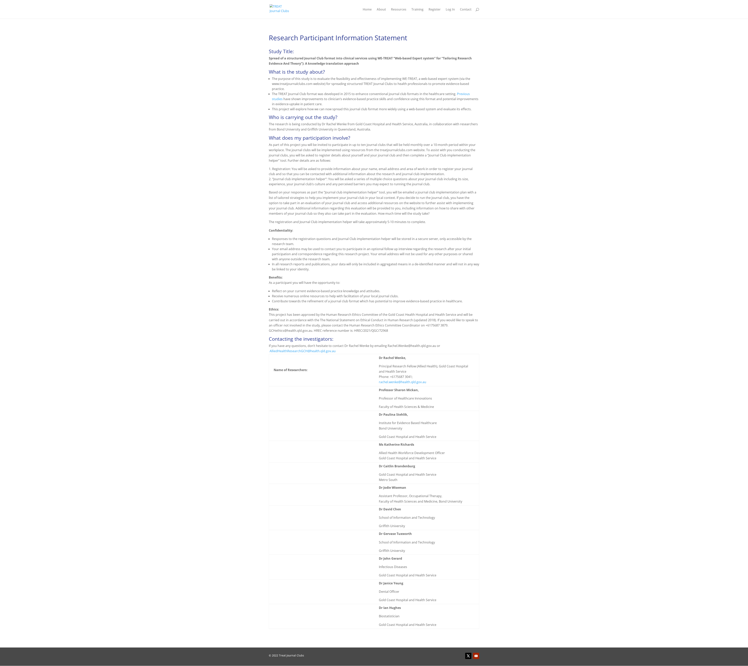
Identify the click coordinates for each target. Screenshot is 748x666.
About (381, 9)
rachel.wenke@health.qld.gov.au (402, 382)
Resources (398, 9)
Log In (450, 9)
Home (367, 9)
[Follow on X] (468, 656)
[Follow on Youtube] (476, 656)
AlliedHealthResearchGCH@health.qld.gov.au (303, 351)
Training (417, 9)
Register (435, 9)
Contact (465, 9)
